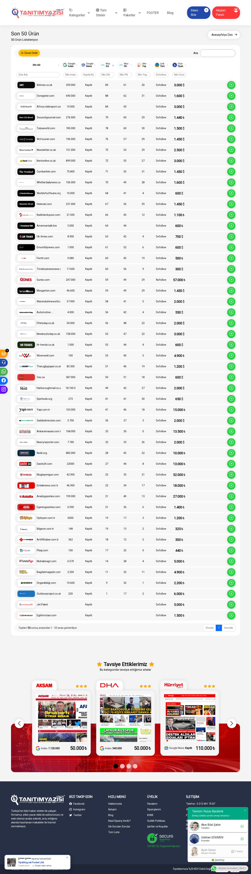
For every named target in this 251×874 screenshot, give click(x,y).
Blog (170, 13)
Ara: (195, 53)
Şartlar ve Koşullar (157, 826)
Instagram (79, 809)
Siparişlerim (154, 809)
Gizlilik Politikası (156, 820)
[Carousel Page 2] (122, 766)
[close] (67, 857)
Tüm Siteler (101, 12)
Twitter (77, 815)
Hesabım (152, 803)
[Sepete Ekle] (231, 85)
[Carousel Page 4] (135, 766)
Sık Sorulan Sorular (119, 826)
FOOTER (153, 13)
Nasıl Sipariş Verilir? (119, 820)
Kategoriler (77, 15)
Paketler (129, 15)
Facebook (79, 803)
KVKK (150, 815)
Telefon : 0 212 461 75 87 (200, 803)
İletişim (112, 809)
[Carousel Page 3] (128, 766)
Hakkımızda (115, 803)
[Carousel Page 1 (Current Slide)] (116, 766)
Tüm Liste (114, 832)
